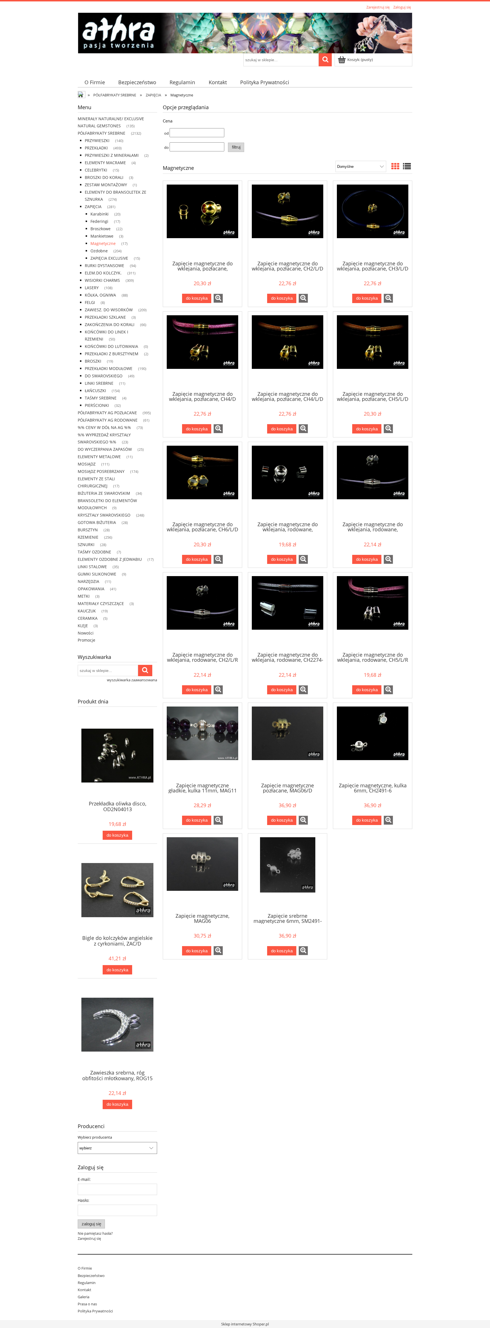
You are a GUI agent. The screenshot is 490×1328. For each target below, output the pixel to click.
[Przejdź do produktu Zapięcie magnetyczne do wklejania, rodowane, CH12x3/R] (287, 481)
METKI (84, 596)
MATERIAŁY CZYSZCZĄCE (101, 603)
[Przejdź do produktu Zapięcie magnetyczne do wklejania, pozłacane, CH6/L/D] (202, 481)
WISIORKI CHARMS (102, 280)
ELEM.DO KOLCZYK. (103, 273)
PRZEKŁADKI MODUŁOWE (108, 368)
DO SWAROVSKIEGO (103, 375)
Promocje (86, 640)
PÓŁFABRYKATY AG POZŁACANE (107, 412)
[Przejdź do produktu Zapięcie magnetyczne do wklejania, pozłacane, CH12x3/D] (202, 220)
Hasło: (83, 1200)
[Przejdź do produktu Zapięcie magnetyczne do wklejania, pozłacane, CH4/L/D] (287, 350)
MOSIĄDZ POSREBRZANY (101, 471)
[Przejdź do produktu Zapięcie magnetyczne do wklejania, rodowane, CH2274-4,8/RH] (287, 611)
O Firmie (85, 1268)
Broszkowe (100, 228)
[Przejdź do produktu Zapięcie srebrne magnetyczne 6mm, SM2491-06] (287, 872)
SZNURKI (86, 544)
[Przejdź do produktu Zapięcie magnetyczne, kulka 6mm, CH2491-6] (372, 742)
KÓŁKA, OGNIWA (100, 295)
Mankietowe (101, 236)
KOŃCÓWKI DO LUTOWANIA (111, 346)
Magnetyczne (103, 243)
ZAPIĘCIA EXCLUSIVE (109, 258)
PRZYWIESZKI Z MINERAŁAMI (112, 155)
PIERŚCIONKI (97, 405)
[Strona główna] (245, 32)
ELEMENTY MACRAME (105, 162)
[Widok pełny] (407, 166)
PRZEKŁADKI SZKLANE (105, 317)
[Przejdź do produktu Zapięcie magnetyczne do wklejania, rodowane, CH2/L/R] (202, 611)
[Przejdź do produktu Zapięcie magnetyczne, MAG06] (202, 872)
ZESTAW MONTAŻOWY (106, 184)
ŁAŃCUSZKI (95, 390)
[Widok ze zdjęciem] (395, 166)
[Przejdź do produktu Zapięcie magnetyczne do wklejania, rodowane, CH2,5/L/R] (372, 481)
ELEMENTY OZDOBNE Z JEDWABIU (110, 559)
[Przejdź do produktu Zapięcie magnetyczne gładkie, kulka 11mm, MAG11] (202, 742)
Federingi (99, 221)
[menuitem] (94, 82)
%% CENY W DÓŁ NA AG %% (104, 427)
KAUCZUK (87, 611)
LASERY (92, 287)
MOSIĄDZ (87, 464)
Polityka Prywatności (95, 1311)
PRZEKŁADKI (96, 148)
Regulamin (87, 1282)
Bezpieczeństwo (91, 1275)
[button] (218, 298)
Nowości (86, 633)
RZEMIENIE (88, 537)
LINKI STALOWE (92, 566)
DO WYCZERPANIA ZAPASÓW (105, 449)
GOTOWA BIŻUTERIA (97, 522)
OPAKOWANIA (91, 588)
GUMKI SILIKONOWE (97, 574)
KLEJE (83, 625)
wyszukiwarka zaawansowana (132, 679)
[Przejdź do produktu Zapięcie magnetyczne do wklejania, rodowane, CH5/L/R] (372, 611)
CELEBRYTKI (96, 170)
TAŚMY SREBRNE (101, 398)
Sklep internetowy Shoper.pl (245, 1324)
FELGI (90, 302)
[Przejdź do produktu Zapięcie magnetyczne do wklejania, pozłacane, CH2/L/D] (287, 220)
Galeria (83, 1296)
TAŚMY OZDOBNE (94, 552)
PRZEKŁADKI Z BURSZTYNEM (111, 353)
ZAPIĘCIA (93, 206)
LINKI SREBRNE (99, 383)
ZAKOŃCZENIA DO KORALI (109, 324)
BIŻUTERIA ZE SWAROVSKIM (104, 493)
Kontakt (84, 1289)
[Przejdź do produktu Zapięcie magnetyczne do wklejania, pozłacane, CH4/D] (202, 350)
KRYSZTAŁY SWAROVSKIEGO (104, 515)
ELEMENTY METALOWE (99, 456)
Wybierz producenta (95, 1137)
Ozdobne (99, 250)
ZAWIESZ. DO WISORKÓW (109, 309)
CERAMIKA (88, 618)
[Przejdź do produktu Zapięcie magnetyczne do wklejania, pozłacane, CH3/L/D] (372, 220)
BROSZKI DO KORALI (104, 177)
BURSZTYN (88, 529)
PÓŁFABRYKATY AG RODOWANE (108, 420)
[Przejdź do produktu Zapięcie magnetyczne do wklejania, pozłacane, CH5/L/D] (372, 350)
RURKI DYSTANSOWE (104, 265)
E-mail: (84, 1179)
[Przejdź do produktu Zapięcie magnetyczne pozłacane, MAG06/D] (287, 742)
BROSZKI (93, 361)
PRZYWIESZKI (97, 140)
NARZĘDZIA (88, 581)
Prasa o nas (87, 1303)
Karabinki (99, 214)
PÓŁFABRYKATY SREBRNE (101, 133)
